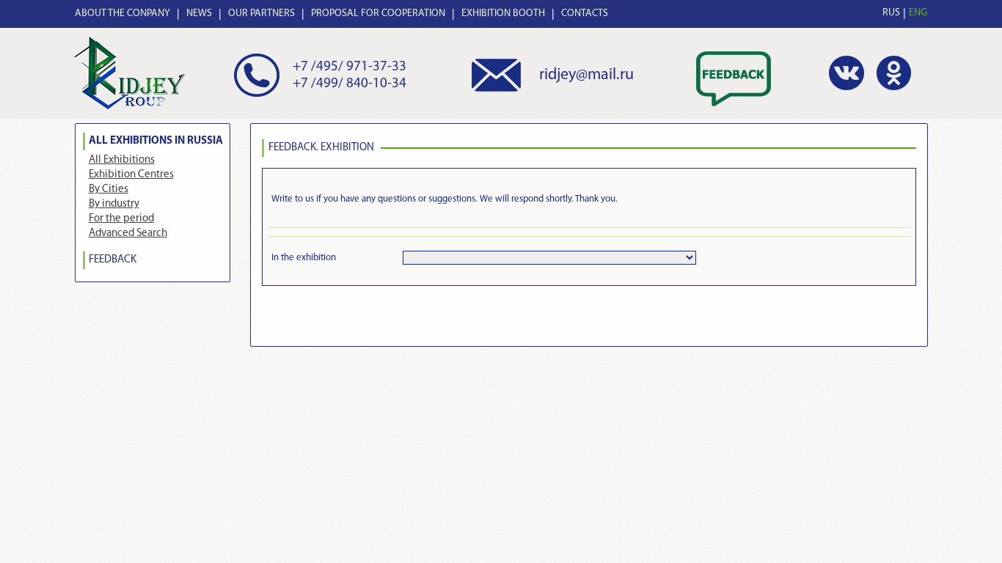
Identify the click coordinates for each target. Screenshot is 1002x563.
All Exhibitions (122, 160)
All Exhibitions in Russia (156, 141)
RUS (891, 12)
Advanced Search (128, 233)
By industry (114, 204)
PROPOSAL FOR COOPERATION (378, 13)
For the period (121, 218)
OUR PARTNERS (261, 13)
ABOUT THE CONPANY (122, 13)
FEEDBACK (112, 259)
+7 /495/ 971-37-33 (349, 67)
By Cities (108, 189)
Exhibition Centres (131, 174)
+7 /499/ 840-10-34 (349, 84)
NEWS (199, 13)
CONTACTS (584, 13)
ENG (918, 12)
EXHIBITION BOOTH (503, 13)
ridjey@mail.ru (586, 75)
